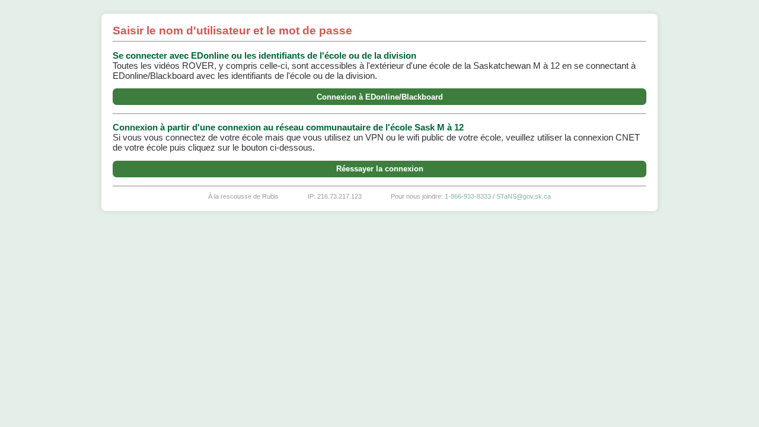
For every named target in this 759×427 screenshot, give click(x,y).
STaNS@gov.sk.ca (523, 196)
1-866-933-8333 (468, 196)
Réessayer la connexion (379, 168)
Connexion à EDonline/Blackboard (380, 97)
